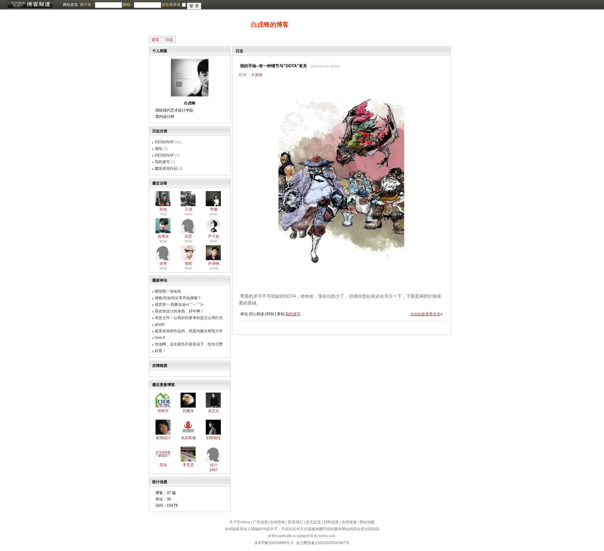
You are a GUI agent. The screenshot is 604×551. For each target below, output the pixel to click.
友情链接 (349, 522)
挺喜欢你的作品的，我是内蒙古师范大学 (189, 331)
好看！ (160, 351)
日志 (169, 39)
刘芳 (188, 236)
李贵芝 (188, 465)
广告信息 (260, 522)
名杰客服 (188, 438)
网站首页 (70, 5)
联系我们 (295, 522)
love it (160, 337)
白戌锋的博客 (270, 24)
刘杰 (163, 209)
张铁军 (163, 411)
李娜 (213, 209)
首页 (155, 39)
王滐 (188, 209)
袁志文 (213, 411)
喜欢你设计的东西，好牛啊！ (179, 311)
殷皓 (188, 263)
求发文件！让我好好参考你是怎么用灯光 (189, 318)
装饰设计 (163, 438)
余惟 (163, 263)
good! (160, 324)
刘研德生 (213, 438)
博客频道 (30, 4)
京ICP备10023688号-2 (273, 543)
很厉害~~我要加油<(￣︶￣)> (179, 304)
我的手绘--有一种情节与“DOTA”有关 (273, 65)
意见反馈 (313, 522)
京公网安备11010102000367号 (323, 543)
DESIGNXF (164, 142)
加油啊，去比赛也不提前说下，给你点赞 (189, 344)
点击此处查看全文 (425, 314)
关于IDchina (239, 522)
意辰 (163, 465)
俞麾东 (163, 236)
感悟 (158, 148)
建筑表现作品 (166, 168)
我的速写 (162, 162)
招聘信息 (331, 522)
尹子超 (213, 236)
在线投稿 (277, 522)
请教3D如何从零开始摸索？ (178, 298)
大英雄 (256, 75)
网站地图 (367, 522)
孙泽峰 (213, 263)
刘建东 (188, 411)
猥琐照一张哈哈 (168, 291)
